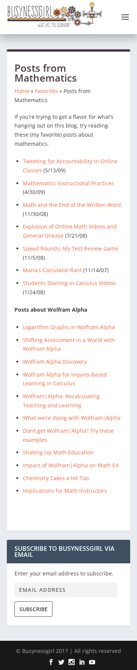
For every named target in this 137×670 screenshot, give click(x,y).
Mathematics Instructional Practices (68, 183)
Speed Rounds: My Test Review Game (70, 248)
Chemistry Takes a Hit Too (56, 478)
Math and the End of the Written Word (72, 204)
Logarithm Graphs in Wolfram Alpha (69, 327)
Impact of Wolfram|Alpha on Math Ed (71, 465)
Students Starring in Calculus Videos (69, 283)
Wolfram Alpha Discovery (55, 361)
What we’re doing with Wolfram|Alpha (72, 417)
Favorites (46, 91)
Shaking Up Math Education (58, 452)
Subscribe (33, 609)
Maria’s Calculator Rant (52, 270)
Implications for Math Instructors (65, 490)
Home (21, 91)
